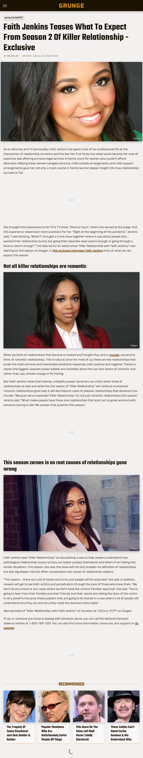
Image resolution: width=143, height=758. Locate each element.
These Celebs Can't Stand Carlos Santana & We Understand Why (122, 733)
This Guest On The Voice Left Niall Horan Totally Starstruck (87, 733)
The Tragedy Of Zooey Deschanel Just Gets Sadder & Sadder (18, 733)
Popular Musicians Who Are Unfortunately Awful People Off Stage (53, 733)
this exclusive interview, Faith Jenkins (78, 250)
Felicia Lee (12, 55)
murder (114, 355)
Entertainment (14, 17)
